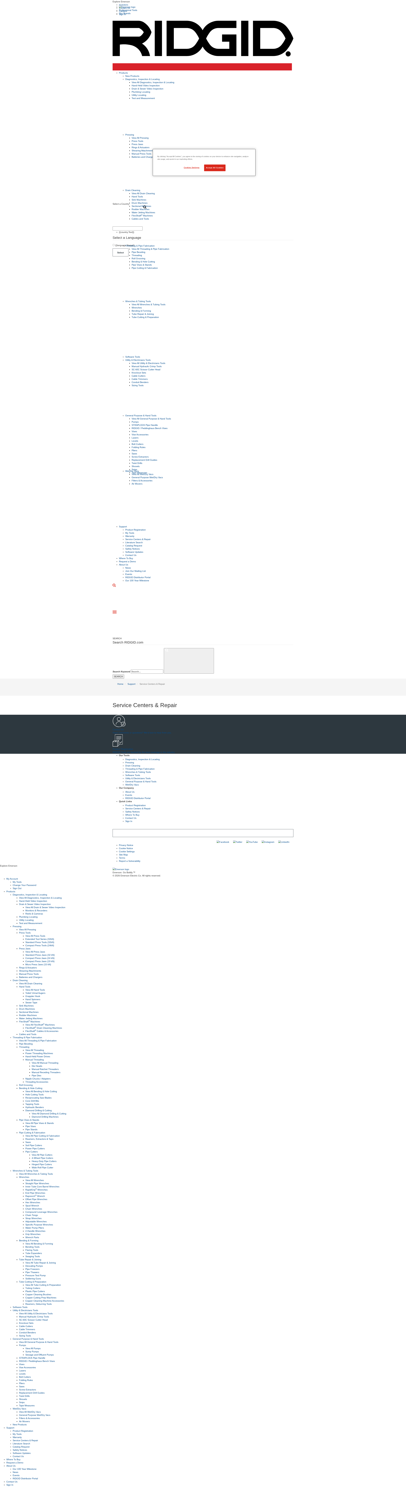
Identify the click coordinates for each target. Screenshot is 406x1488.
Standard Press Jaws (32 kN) (40, 955)
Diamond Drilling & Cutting (38, 1110)
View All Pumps (33, 1348)
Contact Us (130, 555)
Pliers (134, 450)
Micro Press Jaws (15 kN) (38, 964)
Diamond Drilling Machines (45, 1116)
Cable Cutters (138, 376)
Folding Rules (138, 447)
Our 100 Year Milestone (137, 580)
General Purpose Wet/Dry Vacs (147, 477)
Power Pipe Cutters (35, 1148)
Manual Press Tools (141, 153)
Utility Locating (139, 95)
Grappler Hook (32, 996)
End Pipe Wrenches (35, 1193)
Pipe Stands (31, 1129)
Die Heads (37, 1066)
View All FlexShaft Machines (40, 1024)
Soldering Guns (33, 1278)
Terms (122, 858)
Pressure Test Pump (35, 1275)
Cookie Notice (126, 848)
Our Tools (124, 755)
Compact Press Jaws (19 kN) (40, 961)
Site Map (123, 854)
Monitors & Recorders (36, 910)
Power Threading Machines (39, 1053)
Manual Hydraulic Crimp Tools (147, 366)
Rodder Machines (140, 209)
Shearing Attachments (143, 150)
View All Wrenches (34, 1180)
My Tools (129, 533)
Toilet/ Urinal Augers (35, 993)
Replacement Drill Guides (144, 460)
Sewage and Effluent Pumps (39, 1354)
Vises (134, 431)
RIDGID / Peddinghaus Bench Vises (149, 428)
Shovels (136, 466)
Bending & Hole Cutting (143, 261)
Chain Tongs (31, 1215)
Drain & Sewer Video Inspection (147, 88)
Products (123, 73)
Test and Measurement (143, 98)
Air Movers (137, 483)
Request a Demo (127, 561)
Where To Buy (126, 558)
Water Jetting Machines (143, 212)
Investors (123, 4)
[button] (203, 1)
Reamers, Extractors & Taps (39, 1139)
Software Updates (134, 552)
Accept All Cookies (214, 168)
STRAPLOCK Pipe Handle (145, 425)
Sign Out (17, 888)
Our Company (126, 788)
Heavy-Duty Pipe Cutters (44, 1161)
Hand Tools (137, 196)
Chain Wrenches (33, 1209)
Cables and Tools (140, 219)
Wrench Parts (32, 1237)
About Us (123, 564)
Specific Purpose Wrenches (39, 1224)
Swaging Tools (32, 1256)
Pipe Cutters (31, 1151)
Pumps (135, 422)
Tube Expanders (33, 1253)
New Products (132, 76)
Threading (137, 255)
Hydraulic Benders (34, 1107)
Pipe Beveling (138, 252)
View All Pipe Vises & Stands (39, 1123)
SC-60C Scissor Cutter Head (146, 369)
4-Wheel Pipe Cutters (42, 1158)
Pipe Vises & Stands (142, 265)
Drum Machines (139, 203)
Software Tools (132, 357)
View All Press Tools (35, 936)
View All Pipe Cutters (42, 1155)
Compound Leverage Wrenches (41, 1212)
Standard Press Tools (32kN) (39, 942)
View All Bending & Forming (39, 1243)
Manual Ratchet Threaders (45, 1069)
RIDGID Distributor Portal (138, 577)
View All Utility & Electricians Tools (148, 363)
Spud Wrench (32, 1205)
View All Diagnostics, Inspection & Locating (153, 82)
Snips (22, 1402)
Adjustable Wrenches (36, 1221)
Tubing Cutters (32, 1288)
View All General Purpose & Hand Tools (151, 418)
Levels (135, 441)
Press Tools (137, 141)
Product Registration (135, 529)
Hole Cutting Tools (34, 1094)
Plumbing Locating (141, 92)
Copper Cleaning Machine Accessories (44, 1301)
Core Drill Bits (32, 1101)
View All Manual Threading (45, 1063)
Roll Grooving (138, 258)
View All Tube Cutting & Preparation (43, 1285)
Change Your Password (24, 885)
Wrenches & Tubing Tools (138, 301)
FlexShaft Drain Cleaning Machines (43, 1028)
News (128, 568)
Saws (134, 453)
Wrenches (137, 307)
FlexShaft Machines (142, 215)
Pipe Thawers (32, 1272)
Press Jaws (137, 144)
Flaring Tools (31, 1250)
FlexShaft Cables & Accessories (41, 1031)
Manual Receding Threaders (46, 1072)
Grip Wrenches (32, 1234)
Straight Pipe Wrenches (37, 1183)
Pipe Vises (30, 1126)
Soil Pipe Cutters (33, 1145)
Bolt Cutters (137, 444)
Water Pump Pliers (34, 1228)
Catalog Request (133, 545)
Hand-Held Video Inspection (146, 85)
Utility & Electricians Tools (138, 360)
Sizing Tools (138, 385)
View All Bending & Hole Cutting (41, 1091)
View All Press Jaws (35, 951)
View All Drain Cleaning (143, 193)
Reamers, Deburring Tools (38, 1304)
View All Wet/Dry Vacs (142, 474)
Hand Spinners (32, 999)
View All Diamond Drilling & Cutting (49, 1113)
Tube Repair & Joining (143, 314)
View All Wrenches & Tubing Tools (148, 304)
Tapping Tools (32, 1104)
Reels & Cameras (34, 913)
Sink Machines (139, 199)
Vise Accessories (140, 434)
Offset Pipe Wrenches (36, 1199)
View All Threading (34, 1050)
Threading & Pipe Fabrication (140, 245)
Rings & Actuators (140, 147)
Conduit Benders (140, 382)
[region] (204, 162)
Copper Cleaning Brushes (38, 1294)
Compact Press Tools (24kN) (39, 945)
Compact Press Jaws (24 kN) (40, 958)
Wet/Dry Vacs (132, 471)
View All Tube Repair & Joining (40, 1262)
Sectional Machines (141, 206)
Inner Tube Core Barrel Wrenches (42, 1186)
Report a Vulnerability (129, 861)
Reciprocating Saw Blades (38, 1097)
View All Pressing (140, 138)
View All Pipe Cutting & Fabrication (42, 1136)
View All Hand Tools (35, 990)
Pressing (129, 134)
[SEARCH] (189, 661)
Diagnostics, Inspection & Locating (142, 79)
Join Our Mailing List (135, 571)
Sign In (128, 821)
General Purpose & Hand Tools (140, 415)
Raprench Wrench (35, 1196)
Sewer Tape (31, 1002)
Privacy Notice (126, 845)
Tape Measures (27, 1405)
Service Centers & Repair (138, 539)
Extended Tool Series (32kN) (39, 939)
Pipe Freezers (32, 1269)
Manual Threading (34, 1059)
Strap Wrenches (33, 1218)
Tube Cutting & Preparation (145, 317)
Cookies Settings (192, 167)
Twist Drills (137, 463)
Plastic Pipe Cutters (35, 1291)
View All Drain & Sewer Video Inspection (45, 907)
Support (123, 526)
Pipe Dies (36, 1075)
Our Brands (125, 13)
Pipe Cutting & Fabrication (145, 268)
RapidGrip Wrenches (36, 1189)
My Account (12, 879)
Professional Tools (128, 10)
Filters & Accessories (142, 480)
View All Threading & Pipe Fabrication (150, 249)
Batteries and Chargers (143, 157)
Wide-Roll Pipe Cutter (42, 1167)
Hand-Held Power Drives (37, 1056)
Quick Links (125, 801)
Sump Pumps (32, 1351)
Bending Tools (32, 1247)
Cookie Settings (127, 851)
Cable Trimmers (140, 379)
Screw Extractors (140, 456)
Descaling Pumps (34, 1266)
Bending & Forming (141, 311)
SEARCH (118, 676)
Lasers (135, 437)
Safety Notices (132, 549)
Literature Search (134, 542)
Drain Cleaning (132, 190)
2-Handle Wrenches (35, 1231)
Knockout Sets (139, 372)
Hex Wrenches (32, 1202)
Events (128, 574)
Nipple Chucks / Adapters (38, 1078)
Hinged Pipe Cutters (42, 1164)
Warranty (129, 536)
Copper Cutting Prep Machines (40, 1297)
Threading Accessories (36, 1082)
